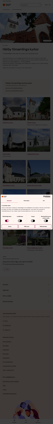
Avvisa (9, 226)
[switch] (20, 221)
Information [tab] (26, 200)
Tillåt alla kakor (43, 226)
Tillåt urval (26, 226)
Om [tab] (44, 200)
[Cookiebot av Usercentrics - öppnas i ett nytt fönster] (45, 197)
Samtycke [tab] (9, 200)
